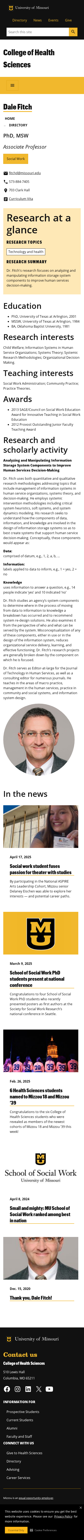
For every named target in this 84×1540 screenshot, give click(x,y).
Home (10, 118)
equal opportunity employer (36, 1498)
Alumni (12, 1428)
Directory (19, 20)
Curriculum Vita (21, 198)
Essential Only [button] (16, 1530)
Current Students (20, 1420)
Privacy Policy (63, 1516)
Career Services (18, 1477)
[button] (43, 1530)
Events (53, 20)
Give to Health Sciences (24, 1453)
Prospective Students (23, 1412)
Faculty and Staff (19, 1436)
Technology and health (25, 251)
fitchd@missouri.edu (25, 173)
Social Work (16, 158)
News (37, 20)
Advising (13, 1469)
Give (68, 20)
